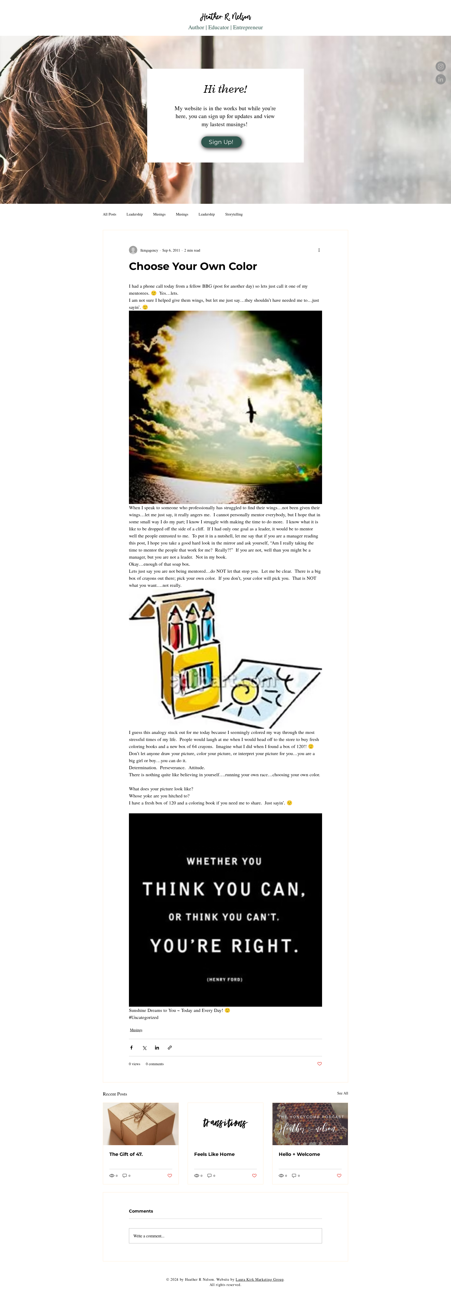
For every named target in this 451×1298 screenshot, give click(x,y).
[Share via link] (169, 1047)
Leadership (135, 214)
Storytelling (234, 214)
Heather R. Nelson (225, 16)
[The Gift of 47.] (141, 1124)
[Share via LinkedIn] (157, 1047)
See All (342, 1093)
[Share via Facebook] (131, 1047)
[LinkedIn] (441, 79)
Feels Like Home (214, 1154)
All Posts (109, 214)
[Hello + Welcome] (310, 1124)
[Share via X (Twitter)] (144, 1047)
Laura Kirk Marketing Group (259, 1279)
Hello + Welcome (299, 1154)
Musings (159, 214)
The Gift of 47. (126, 1154)
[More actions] (319, 250)
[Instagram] (441, 66)
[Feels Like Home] (225, 1124)
